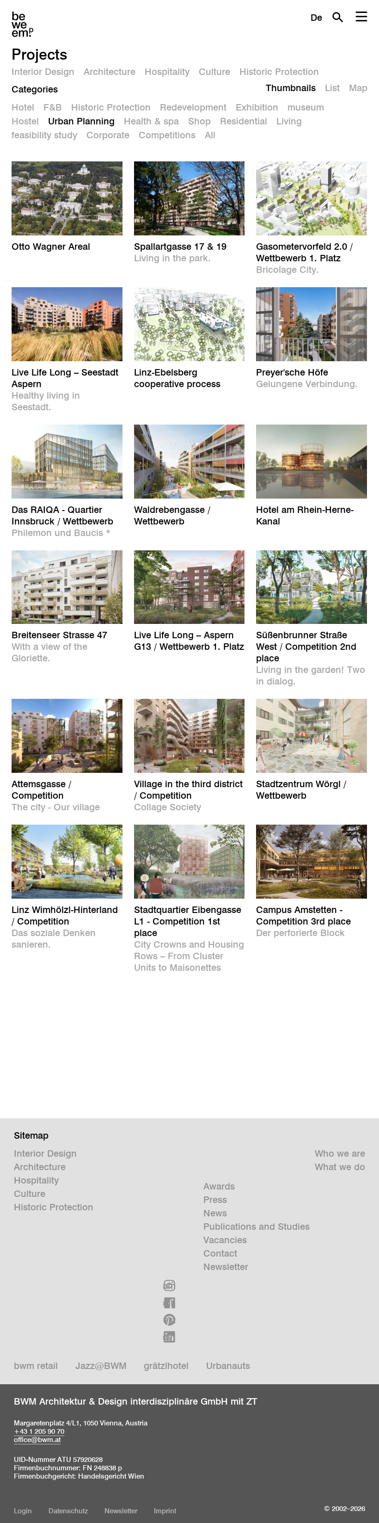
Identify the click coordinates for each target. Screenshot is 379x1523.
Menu (361, 17)
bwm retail (36, 1365)
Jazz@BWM (101, 1365)
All (210, 135)
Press (215, 1199)
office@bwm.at (37, 1439)
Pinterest (169, 1320)
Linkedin (169, 1337)
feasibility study (44, 135)
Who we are (340, 1153)
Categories (35, 89)
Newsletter (225, 1266)
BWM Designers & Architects (22, 24)
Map (358, 87)
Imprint (165, 1510)
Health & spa (151, 121)
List (332, 87)
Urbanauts (228, 1365)
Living (289, 121)
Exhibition (257, 107)
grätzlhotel (166, 1365)
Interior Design (43, 71)
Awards (219, 1186)
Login (23, 1510)
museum (305, 107)
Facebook (169, 1302)
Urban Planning (81, 121)
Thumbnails (291, 87)
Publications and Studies (256, 1226)
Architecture (109, 71)
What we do (340, 1166)
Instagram (169, 1285)
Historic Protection (279, 71)
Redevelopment (193, 107)
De (316, 17)
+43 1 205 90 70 (39, 1431)
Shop (199, 121)
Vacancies (225, 1240)
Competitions (167, 135)
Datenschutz (68, 1510)
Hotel (23, 107)
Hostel (25, 121)
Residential (243, 121)
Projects (39, 54)
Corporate (107, 135)
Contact (220, 1253)
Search (337, 17)
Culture (214, 71)
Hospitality (167, 71)
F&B (52, 107)
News (215, 1213)
